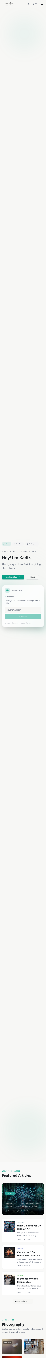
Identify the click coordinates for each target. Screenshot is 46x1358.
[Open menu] (41, 3)
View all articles (21, 1301)
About (32, 577)
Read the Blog (11, 577)
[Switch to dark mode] (29, 4)
